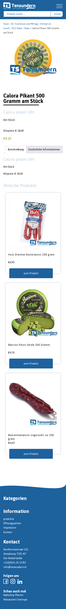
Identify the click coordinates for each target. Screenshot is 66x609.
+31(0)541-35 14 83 (14, 562)
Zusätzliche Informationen (44, 149)
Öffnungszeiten (12, 523)
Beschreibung (16, 149)
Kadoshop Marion (13, 594)
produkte (8, 518)
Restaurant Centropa (15, 599)
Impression (9, 527)
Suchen (57, 14)
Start (6, 23)
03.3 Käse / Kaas (20, 28)
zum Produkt (31, 273)
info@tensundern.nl (14, 567)
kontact (7, 532)
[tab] (15, 149)
